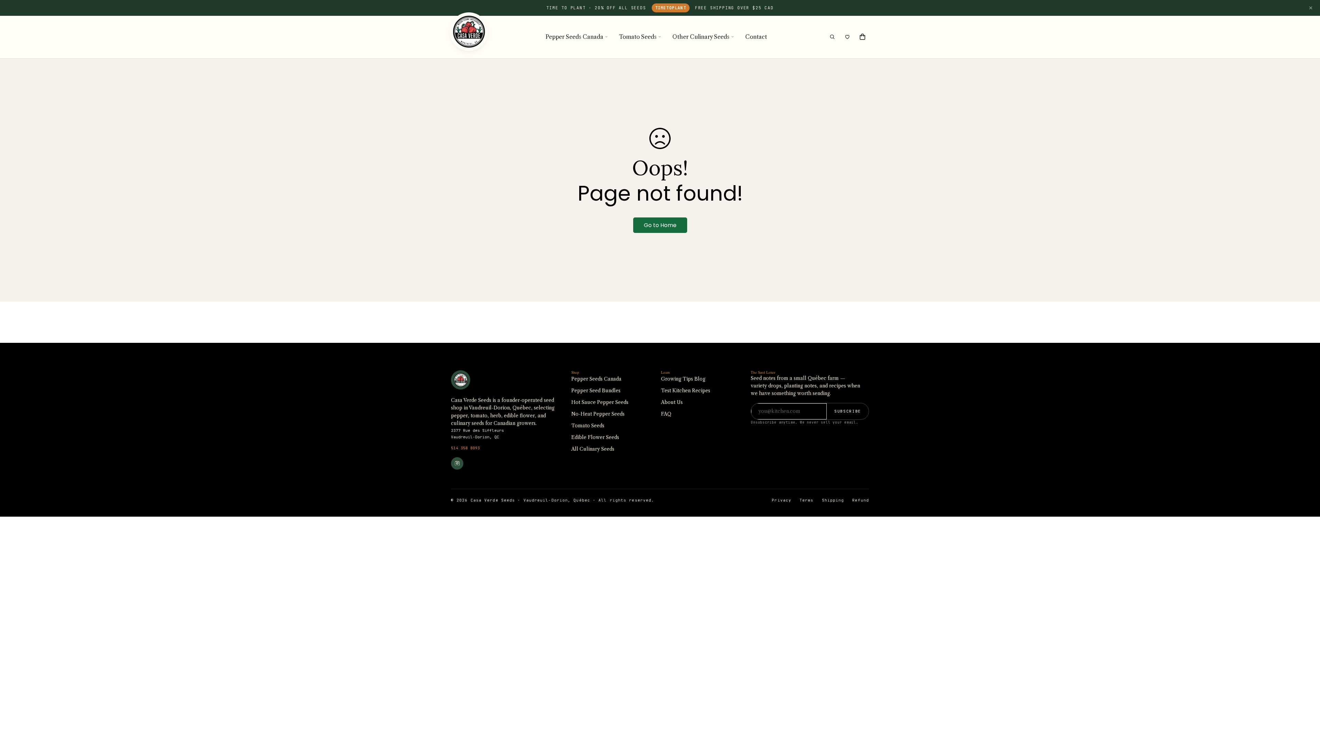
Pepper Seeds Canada (574, 36)
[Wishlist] (847, 36)
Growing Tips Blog (683, 379)
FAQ (666, 414)
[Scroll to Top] (1306, 704)
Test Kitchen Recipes (685, 390)
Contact (756, 36)
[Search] (832, 36)
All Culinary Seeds (592, 449)
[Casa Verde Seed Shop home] (469, 36)
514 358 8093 (465, 448)
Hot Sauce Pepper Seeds (599, 402)
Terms (807, 500)
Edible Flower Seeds (595, 437)
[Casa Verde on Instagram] (457, 463)
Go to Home (660, 225)
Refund (860, 500)
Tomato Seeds (638, 36)
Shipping (833, 500)
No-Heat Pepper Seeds (598, 414)
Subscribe (847, 411)
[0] (862, 36)
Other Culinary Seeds (700, 36)
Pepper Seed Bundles (595, 390)
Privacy (781, 500)
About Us (672, 402)
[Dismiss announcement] (1310, 8)
